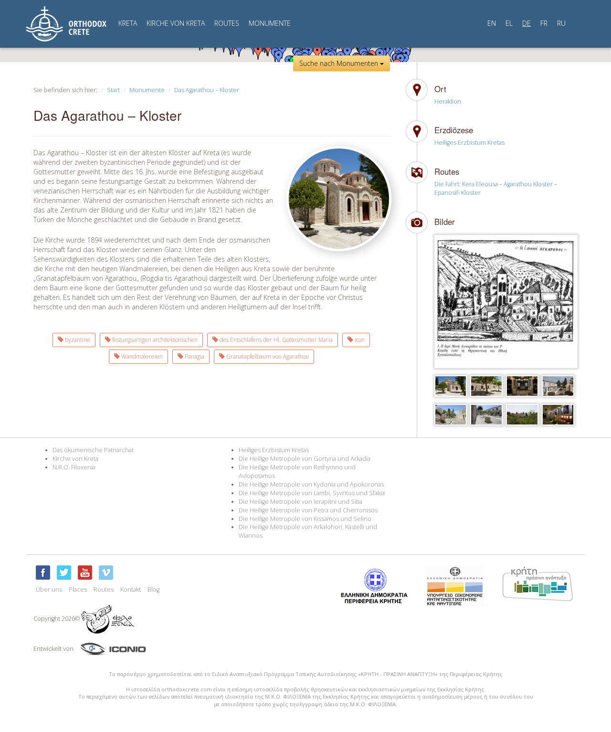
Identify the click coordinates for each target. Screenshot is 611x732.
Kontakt (130, 589)
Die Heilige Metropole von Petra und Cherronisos (308, 510)
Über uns (49, 589)
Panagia (193, 356)
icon (359, 340)
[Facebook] (43, 572)
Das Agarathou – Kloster (206, 90)
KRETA (127, 23)
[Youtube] (85, 572)
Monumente (147, 90)
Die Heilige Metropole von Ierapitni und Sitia (300, 502)
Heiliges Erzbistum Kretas (469, 142)
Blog (153, 589)
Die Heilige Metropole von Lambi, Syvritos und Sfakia (312, 493)
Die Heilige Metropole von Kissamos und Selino (305, 519)
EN (491, 23)
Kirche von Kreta (75, 459)
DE (526, 23)
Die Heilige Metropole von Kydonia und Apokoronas (311, 484)
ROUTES (226, 23)
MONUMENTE (270, 23)
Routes (104, 589)
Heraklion (447, 101)
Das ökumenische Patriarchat (93, 450)
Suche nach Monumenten (339, 63)
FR (544, 23)
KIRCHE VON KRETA (176, 23)
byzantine (76, 340)
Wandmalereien (141, 356)
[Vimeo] (106, 572)
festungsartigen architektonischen (154, 340)
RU (561, 23)
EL (509, 23)
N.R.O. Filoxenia (74, 467)
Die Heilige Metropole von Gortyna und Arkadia (304, 459)
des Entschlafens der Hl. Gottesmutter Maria (275, 340)
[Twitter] (64, 572)
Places (78, 589)
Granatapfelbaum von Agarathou (267, 356)
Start (113, 90)
